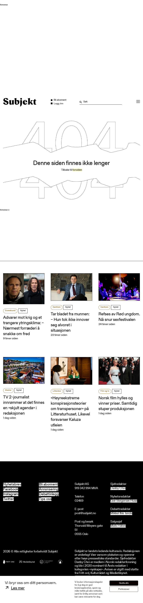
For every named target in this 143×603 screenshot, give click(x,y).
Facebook (10, 489)
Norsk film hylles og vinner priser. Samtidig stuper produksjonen (118, 403)
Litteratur (57, 391)
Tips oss (45, 499)
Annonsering (48, 489)
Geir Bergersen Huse (123, 501)
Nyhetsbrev (12, 484)
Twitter (8, 499)
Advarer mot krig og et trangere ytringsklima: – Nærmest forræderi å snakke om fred (23, 326)
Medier (8, 390)
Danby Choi (118, 488)
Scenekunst (10, 311)
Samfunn (57, 307)
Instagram (10, 494)
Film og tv (104, 391)
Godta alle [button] (124, 583)
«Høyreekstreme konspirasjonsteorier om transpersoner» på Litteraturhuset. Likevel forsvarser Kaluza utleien (70, 411)
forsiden (77, 170)
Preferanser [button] (123, 589)
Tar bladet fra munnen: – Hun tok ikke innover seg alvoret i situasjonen (70, 322)
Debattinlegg (49, 494)
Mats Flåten (118, 526)
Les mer (18, 588)
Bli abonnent (48, 484)
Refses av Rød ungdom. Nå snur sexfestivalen (119, 317)
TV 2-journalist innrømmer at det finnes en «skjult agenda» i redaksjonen (23, 405)
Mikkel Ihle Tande (121, 513)
